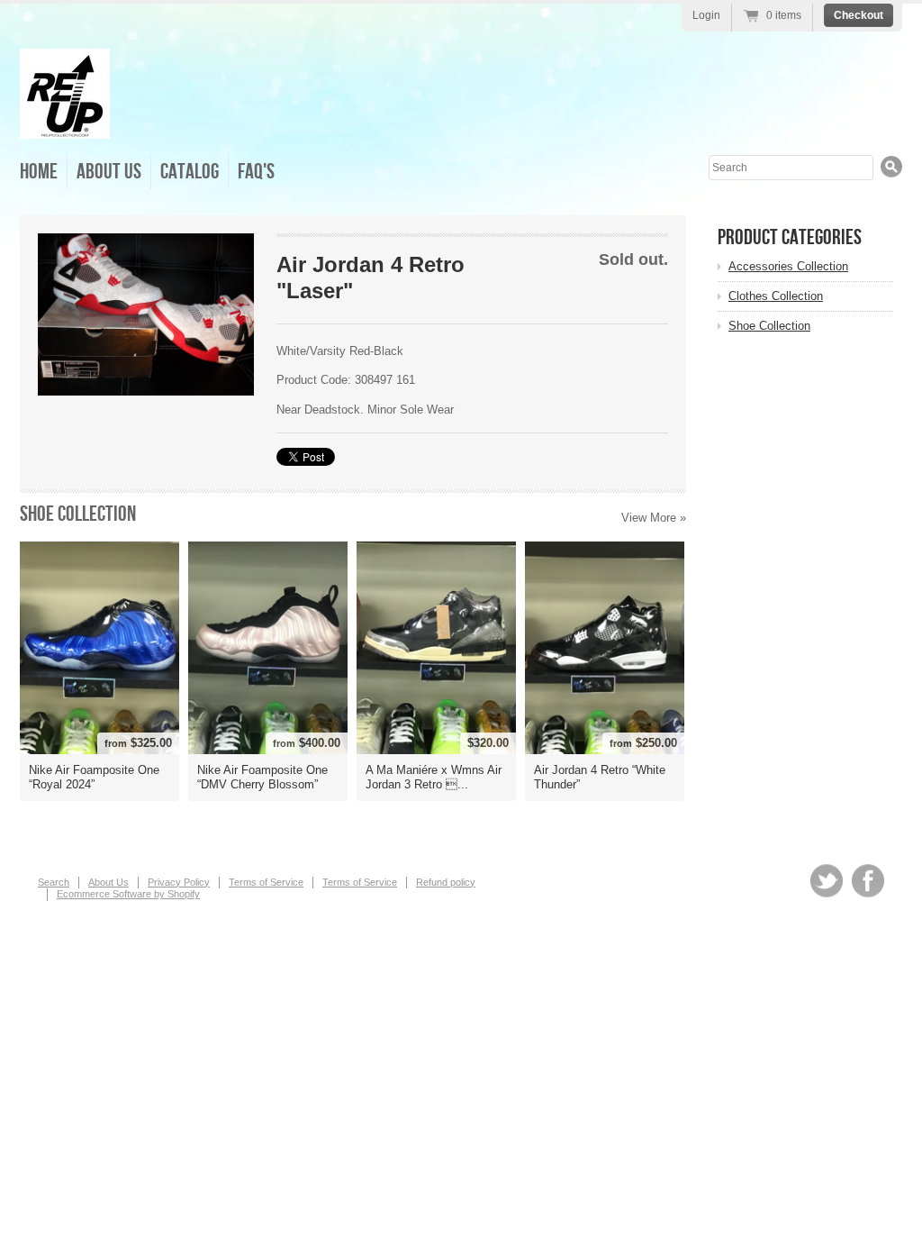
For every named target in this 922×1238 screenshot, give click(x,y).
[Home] (65, 125)
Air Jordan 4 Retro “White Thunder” (599, 777)
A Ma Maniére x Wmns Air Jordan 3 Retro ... (434, 777)
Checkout (858, 15)
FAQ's (256, 172)
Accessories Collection (788, 266)
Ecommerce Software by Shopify (128, 893)
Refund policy (445, 882)
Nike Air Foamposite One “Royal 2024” (94, 777)
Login (706, 15)
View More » (653, 517)
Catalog (189, 172)
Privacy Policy (179, 882)
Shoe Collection (78, 514)
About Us (109, 172)
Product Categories (790, 237)
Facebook (868, 880)
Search (53, 882)
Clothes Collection (775, 296)
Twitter (826, 880)
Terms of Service (266, 882)
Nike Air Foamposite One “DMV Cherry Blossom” (262, 777)
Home (39, 172)
